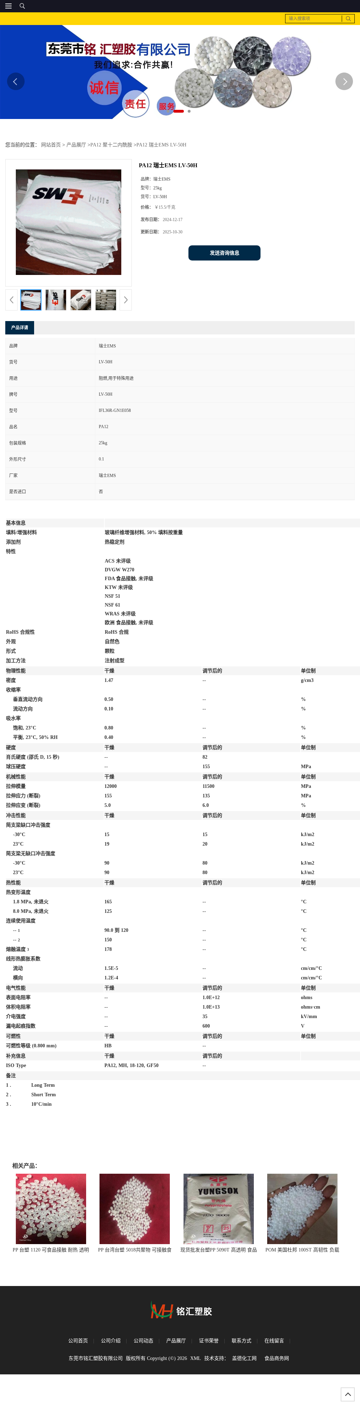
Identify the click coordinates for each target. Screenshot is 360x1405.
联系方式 (241, 1340)
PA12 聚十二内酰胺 (111, 145)
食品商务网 (276, 1358)
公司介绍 (111, 1340)
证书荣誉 (209, 1340)
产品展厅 (76, 145)
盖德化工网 (244, 1358)
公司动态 (143, 1340)
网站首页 (51, 145)
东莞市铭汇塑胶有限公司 (96, 1358)
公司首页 (78, 1340)
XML (195, 1358)
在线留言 (274, 1340)
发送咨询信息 (224, 253)
